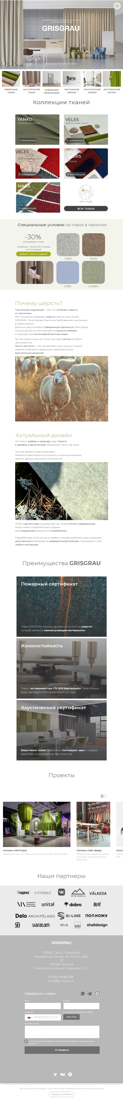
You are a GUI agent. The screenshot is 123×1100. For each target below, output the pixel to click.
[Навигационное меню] (117, 6)
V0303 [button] (68, 258)
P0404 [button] (93, 258)
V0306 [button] (67, 286)
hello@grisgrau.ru (61, 981)
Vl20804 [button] (93, 286)
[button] (67, 272)
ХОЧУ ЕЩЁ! (86, 201)
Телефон (29, 1012)
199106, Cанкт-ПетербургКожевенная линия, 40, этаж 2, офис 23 (61, 956)
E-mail (66, 1000)
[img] (31, 79)
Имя (27, 1000)
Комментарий (32, 1023)
